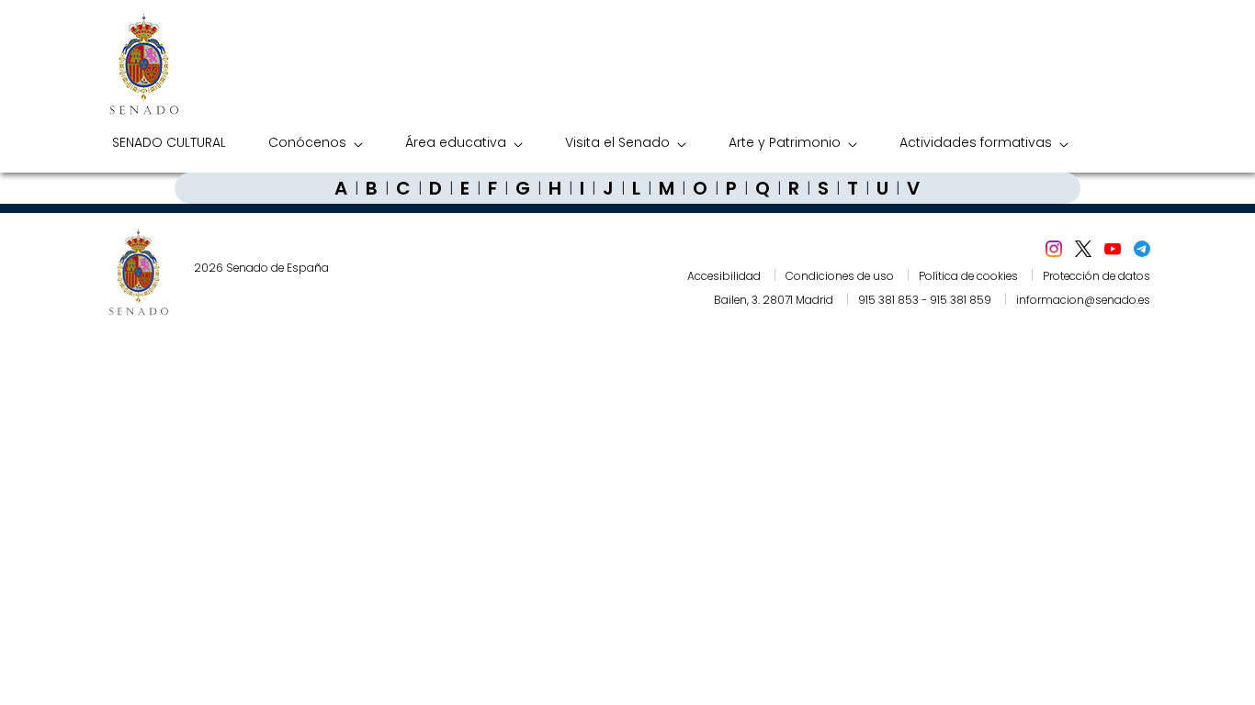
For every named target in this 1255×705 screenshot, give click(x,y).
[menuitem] (169, 143)
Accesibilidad (724, 276)
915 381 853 (888, 300)
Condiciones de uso (840, 276)
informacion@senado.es (1083, 300)
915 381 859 (960, 300)
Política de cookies (968, 276)
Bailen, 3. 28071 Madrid (773, 300)
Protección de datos (1096, 276)
